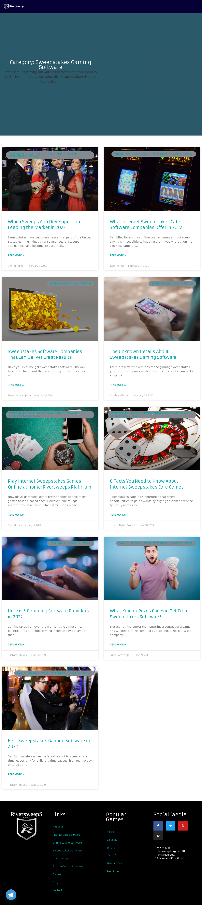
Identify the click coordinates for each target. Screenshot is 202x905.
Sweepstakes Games (22, 154)
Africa (110, 831)
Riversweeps (61, 858)
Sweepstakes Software (67, 850)
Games (57, 874)
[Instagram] (158, 835)
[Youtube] (183, 826)
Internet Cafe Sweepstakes (132, 154)
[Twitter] (170, 826)
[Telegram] (11, 894)
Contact (57, 890)
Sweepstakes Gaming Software (57, 154)
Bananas (112, 839)
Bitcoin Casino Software (68, 866)
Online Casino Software (67, 842)
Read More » (16, 255)
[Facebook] (158, 826)
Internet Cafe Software (66, 834)
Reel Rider (113, 871)
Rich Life (112, 855)
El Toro (111, 847)
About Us (58, 826)
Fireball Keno (115, 863)
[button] (198, 6)
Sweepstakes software (24, 156)
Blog (56, 882)
